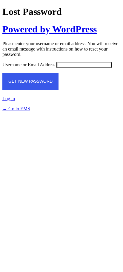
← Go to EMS (16, 108)
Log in (8, 98)
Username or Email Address (28, 64)
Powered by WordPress (49, 29)
